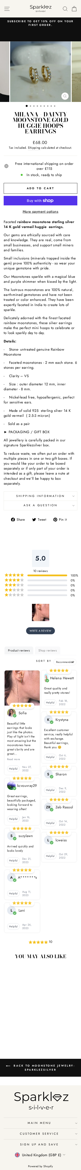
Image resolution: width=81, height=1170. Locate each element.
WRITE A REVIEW (40, 631)
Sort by (44, 661)
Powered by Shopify (40, 1166)
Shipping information (40, 496)
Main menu (39, 1123)
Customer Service (39, 1134)
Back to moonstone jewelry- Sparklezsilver (43, 1068)
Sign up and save (39, 1144)
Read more (13, 759)
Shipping (34, 148)
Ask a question (40, 505)
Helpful (13, 769)
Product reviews (19, 650)
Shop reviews (47, 650)
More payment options (40, 211)
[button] (40, 612)
